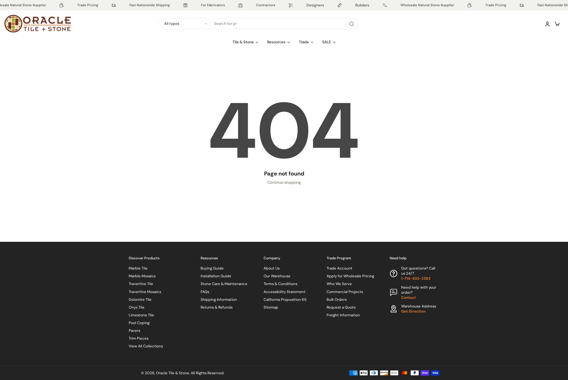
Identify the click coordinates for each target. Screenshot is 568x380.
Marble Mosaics (142, 276)
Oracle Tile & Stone (172, 372)
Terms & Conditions (280, 283)
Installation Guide (216, 276)
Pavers (134, 330)
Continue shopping (284, 182)
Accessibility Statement (285, 291)
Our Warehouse (277, 276)
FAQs (205, 291)
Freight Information (343, 315)
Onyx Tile (136, 307)
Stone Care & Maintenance (224, 283)
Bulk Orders (337, 299)
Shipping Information (219, 299)
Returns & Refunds (217, 307)
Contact (408, 297)
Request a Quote (341, 307)
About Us (272, 268)
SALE (326, 41)
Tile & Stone (243, 41)
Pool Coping (139, 322)
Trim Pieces (138, 338)
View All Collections (146, 346)
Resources (276, 41)
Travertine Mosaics (145, 291)
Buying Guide (212, 268)
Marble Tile (138, 268)
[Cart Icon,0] (557, 24)
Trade (304, 41)
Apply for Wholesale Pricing (350, 276)
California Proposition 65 (285, 299)
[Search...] (351, 24)
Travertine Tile (141, 283)
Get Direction (413, 311)
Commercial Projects (345, 291)
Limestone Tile (141, 315)
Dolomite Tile (140, 299)
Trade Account (339, 268)
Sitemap (271, 307)
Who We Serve (339, 283)
